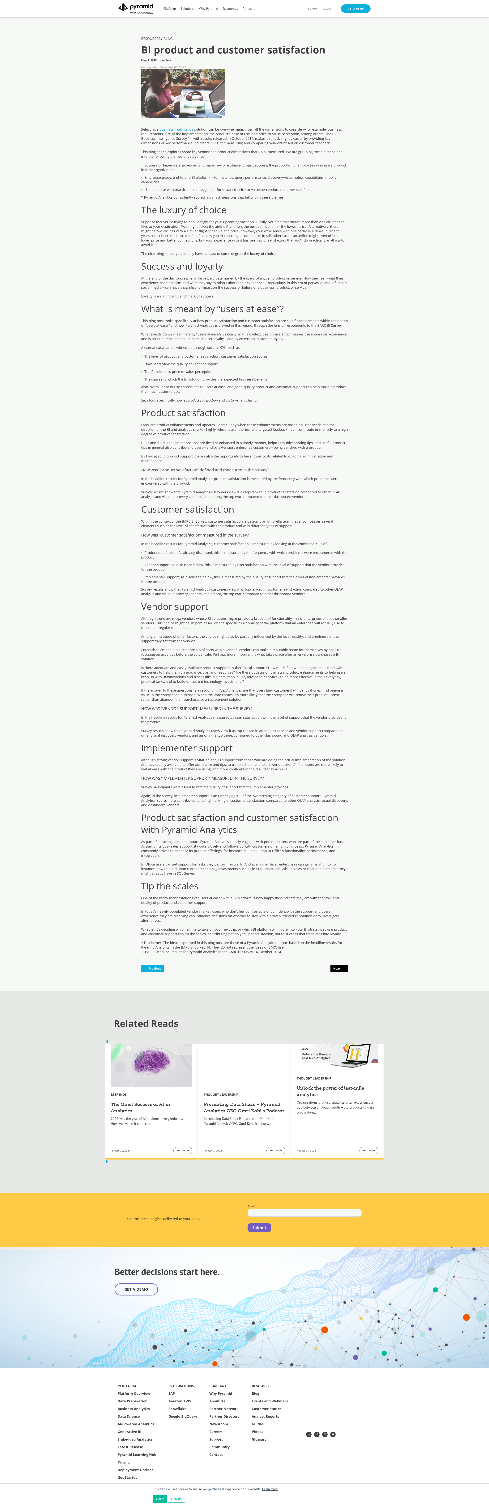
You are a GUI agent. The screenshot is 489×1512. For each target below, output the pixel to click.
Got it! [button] (160, 1499)
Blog (255, 1393)
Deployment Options (135, 1470)
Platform (169, 8)
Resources (230, 8)
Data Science (129, 1416)
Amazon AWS (179, 1401)
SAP (171, 1393)
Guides (258, 1424)
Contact (216, 1454)
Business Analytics (134, 1408)
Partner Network (224, 1408)
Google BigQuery (182, 1416)
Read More (182, 1150)
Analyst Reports (265, 1416)
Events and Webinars (270, 1401)
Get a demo (136, 1289)
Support (314, 8)
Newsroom (218, 1424)
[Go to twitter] (325, 1434)
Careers (216, 1431)
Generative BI (129, 1431)
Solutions (187, 8)
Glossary (259, 1439)
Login (327, 8)
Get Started (128, 1477)
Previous (152, 968)
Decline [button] (176, 1499)
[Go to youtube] (333, 1434)
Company (218, 1386)
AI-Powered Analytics (136, 1424)
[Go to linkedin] (309, 1434)
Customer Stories (267, 1408)
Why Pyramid (208, 8)
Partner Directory (224, 1416)
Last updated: (150, 67)
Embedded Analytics (135, 1439)
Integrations (181, 1386)
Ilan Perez (166, 60)
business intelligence (176, 129)
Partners (249, 8)
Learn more (270, 1489)
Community (219, 1447)
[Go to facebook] (317, 1434)
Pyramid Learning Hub (137, 1454)
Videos (257, 1431)
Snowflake (177, 1408)
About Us (217, 1401)
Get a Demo (356, 8)
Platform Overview (134, 1393)
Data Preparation (132, 1401)
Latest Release (130, 1447)
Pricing (124, 1462)
